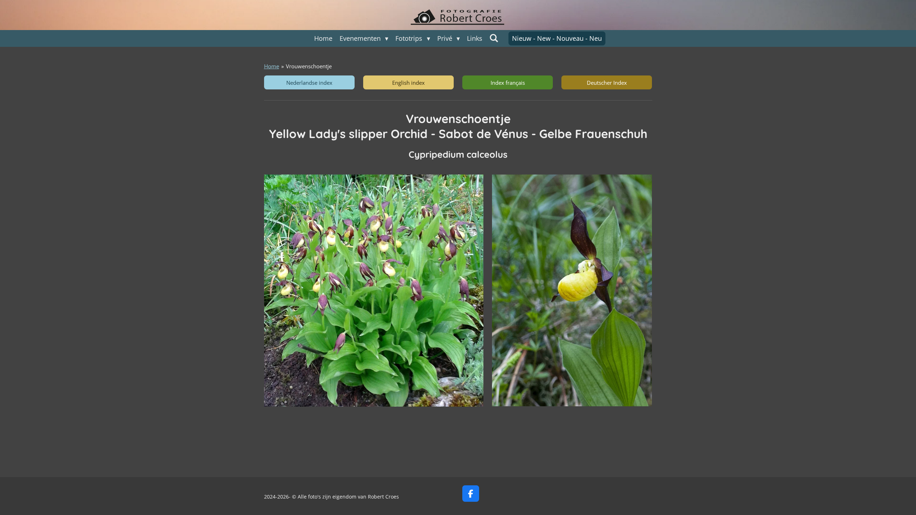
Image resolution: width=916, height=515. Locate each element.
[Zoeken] (494, 38)
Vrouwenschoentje (309, 66)
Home (271, 66)
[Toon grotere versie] (374, 291)
